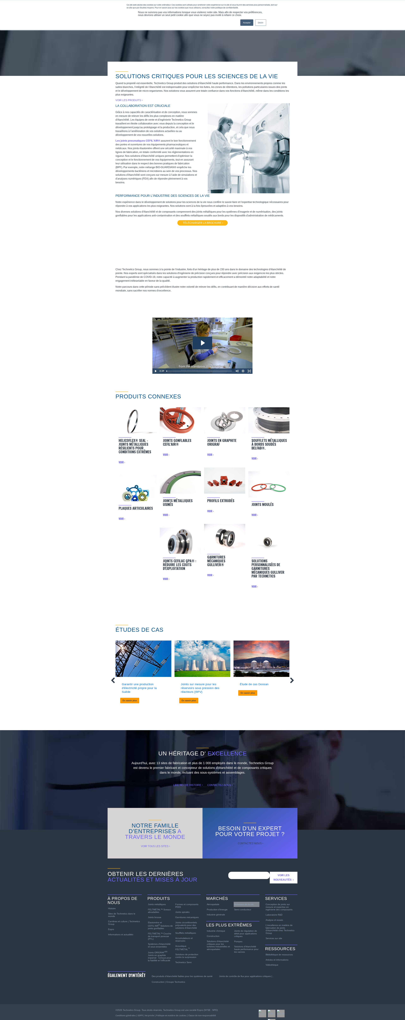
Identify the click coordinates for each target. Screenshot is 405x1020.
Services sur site (274, 938)
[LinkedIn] (281, 1013)
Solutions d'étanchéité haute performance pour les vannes (246, 949)
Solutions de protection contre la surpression (186, 955)
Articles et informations (277, 960)
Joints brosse (154, 917)
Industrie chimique (216, 931)
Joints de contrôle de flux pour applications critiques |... (246, 976)
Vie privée (149, 1015)
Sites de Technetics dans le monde (121, 915)
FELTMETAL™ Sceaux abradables (159, 910)
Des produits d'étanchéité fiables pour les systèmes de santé (182, 976)
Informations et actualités (120, 934)
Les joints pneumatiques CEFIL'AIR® (137, 140)
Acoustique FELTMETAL (182, 947)
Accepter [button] (247, 22)
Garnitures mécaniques (187, 917)
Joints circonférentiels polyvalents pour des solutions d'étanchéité (186, 925)
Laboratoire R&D (274, 914)
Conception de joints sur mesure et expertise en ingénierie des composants (279, 907)
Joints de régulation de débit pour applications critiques (245, 934)
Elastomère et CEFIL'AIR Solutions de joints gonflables (160, 925)
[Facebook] (262, 1013)
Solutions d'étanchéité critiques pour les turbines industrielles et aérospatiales (218, 945)
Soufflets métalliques (185, 933)
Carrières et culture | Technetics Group (124, 922)
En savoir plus (130, 700)
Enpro (111, 929)
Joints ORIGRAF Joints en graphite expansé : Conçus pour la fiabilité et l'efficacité (159, 956)
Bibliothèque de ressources (279, 954)
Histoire (112, 908)
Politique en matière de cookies (171, 1015)
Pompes (238, 941)
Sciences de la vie (244, 904)
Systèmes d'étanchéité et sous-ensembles (159, 945)
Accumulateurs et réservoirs (184, 939)
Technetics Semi (183, 962)
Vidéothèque (272, 965)
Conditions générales (125, 1015)
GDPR (140, 1015)
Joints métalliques (157, 904)
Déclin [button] (260, 22)
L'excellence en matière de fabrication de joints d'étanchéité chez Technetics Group (280, 929)
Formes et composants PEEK (186, 905)
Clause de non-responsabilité (202, 1015)
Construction (213, 936)
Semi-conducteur (242, 909)
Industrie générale (216, 914)
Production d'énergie (217, 909)
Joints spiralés (182, 912)
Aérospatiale (213, 904)
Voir (121, 462)
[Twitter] (271, 1013)
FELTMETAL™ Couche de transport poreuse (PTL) (159, 936)
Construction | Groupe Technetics (168, 982)
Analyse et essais (274, 920)
